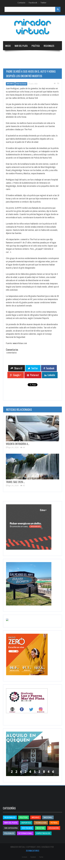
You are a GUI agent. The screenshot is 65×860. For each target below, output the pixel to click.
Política (36, 45)
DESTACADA (27, 828)
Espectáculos (43, 833)
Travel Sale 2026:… (15, 482)
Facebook (33, 2)
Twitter (43, 2)
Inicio (8, 45)
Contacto (21, 2)
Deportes (9, 63)
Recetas (40, 828)
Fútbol (54, 822)
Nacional (9, 54)
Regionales (49, 45)
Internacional (24, 54)
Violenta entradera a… (17, 444)
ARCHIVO (10, 84)
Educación (40, 54)
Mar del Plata (21, 45)
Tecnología (26, 63)
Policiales (9, 833)
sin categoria (11, 828)
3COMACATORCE (32, 850)
